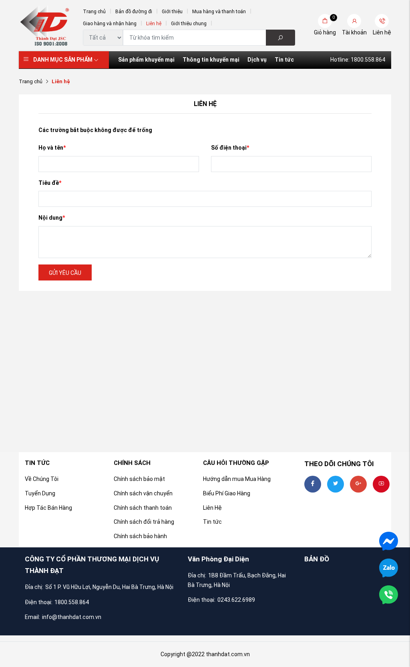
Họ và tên (52, 147)
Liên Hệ (212, 508)
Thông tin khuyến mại (211, 59)
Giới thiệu (172, 11)
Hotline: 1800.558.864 (357, 59)
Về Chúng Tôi (41, 479)
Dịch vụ (257, 59)
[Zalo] (388, 567)
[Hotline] (388, 594)
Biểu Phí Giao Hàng (226, 493)
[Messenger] (388, 540)
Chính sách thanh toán (143, 508)
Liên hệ (153, 23)
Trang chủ (94, 11)
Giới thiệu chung (189, 23)
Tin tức (284, 59)
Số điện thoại (230, 147)
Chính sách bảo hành (140, 536)
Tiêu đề (49, 183)
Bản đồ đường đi (133, 11)
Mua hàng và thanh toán (219, 11)
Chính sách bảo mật (139, 479)
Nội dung (51, 217)
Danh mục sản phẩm (62, 59)
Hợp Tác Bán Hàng (48, 508)
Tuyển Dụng (40, 493)
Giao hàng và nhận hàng (110, 23)
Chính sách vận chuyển (143, 493)
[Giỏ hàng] (325, 21)
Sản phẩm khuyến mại (146, 59)
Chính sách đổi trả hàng (144, 522)
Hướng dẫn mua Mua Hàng (237, 479)
